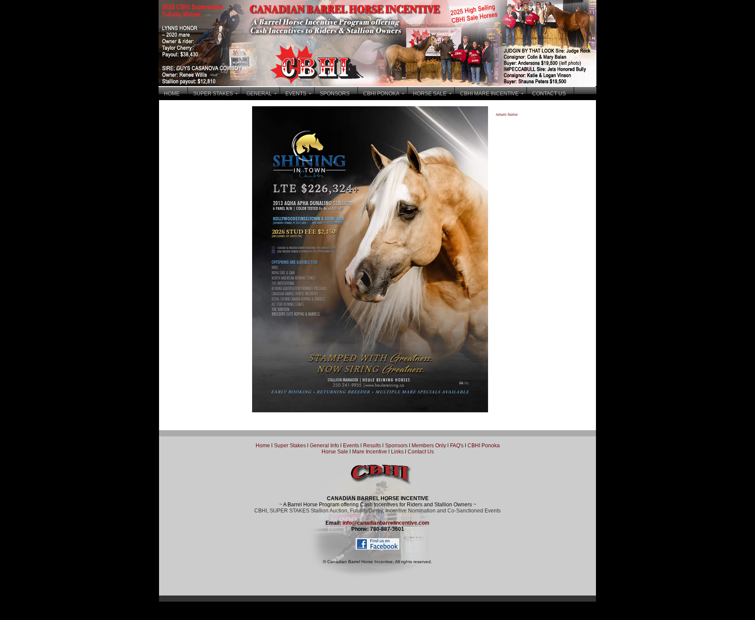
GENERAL (259, 94)
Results (372, 445)
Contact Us (421, 452)
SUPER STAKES (213, 94)
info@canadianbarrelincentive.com (386, 523)
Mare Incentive (369, 452)
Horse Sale (335, 452)
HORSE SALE (430, 94)
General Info (325, 445)
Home (263, 445)
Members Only (429, 445)
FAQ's (457, 445)
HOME (172, 94)
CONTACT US (549, 94)
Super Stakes (290, 445)
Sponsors (396, 445)
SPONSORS (335, 94)
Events (351, 445)
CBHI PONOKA (381, 94)
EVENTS (295, 94)
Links (397, 452)
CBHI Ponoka (484, 445)
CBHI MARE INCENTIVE (489, 94)
